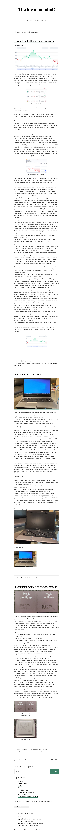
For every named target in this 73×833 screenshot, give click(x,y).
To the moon (46, 363)
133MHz (21, 751)
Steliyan (18, 360)
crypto (19, 363)
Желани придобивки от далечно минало (35, 586)
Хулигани (43, 20)
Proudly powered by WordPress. (33, 830)
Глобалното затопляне (25, 817)
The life (37, 20)
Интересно (32, 362)
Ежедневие (38, 362)
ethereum (34, 363)
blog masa (21, 781)
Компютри (18, 362)
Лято (43, 362)
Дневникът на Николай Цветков (28, 796)
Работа (22, 362)
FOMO (38, 363)
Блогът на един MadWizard (26, 792)
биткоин (52, 363)
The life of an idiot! (36, 9)
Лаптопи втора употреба (27, 374)
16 (25, 759)
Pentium (44, 751)
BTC (17, 363)
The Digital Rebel (23, 790)
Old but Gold (38, 751)
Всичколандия (22, 794)
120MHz (17, 751)
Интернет (27, 362)
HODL (42, 363)
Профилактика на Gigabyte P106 (28, 825)
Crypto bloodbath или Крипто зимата (34, 40)
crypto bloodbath (26, 363)
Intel (34, 751)
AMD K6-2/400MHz (28, 751)
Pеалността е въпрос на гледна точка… (30, 788)
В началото (30, 20)
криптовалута (17, 365)
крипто (56, 363)
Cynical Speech (22, 783)
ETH (31, 363)
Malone (20, 786)
